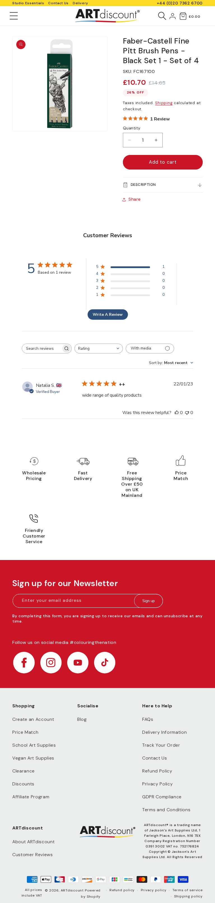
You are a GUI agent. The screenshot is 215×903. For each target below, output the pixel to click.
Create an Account (33, 719)
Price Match (25, 732)
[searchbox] (41, 348)
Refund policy (122, 890)
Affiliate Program (30, 797)
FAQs (147, 719)
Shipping (163, 102)
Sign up (148, 601)
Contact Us (58, 3)
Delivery (80, 3)
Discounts (23, 784)
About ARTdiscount (33, 842)
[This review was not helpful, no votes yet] (187, 413)
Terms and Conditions (166, 810)
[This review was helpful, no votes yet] (177, 413)
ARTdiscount (73, 890)
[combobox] (98, 348)
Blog (82, 719)
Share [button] (134, 199)
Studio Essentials (28, 3)
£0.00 (194, 16)
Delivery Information (164, 732)
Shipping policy (188, 896)
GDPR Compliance (162, 797)
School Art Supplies (34, 745)
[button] (14, 15)
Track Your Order (161, 745)
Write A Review (108, 314)
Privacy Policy (157, 784)
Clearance (23, 771)
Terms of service (187, 890)
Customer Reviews (32, 855)
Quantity (132, 128)
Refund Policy (157, 771)
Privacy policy (154, 890)
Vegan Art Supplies (33, 758)
